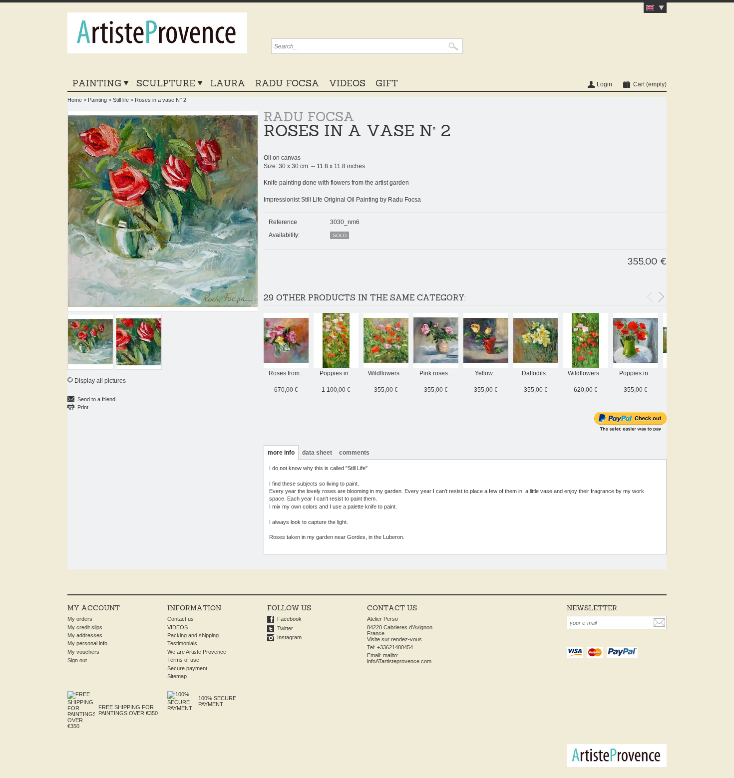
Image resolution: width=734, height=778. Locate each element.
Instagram (289, 637)
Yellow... (486, 373)
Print (82, 407)
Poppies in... (336, 373)
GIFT (386, 83)
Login (604, 84)
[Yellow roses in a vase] (485, 365)
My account (93, 607)
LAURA (227, 83)
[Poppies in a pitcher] (635, 365)
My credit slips (84, 627)
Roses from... (286, 373)
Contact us (180, 619)
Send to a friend (96, 399)
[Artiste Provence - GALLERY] (157, 36)
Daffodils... (536, 373)
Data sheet (317, 452)
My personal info (87, 643)
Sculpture (165, 83)
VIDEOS (347, 83)
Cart (650, 84)
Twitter (285, 628)
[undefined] (163, 211)
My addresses (84, 635)
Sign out (77, 660)
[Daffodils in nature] (535, 365)
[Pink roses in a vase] (435, 365)
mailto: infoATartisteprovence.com (399, 658)
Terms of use (183, 660)
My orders (79, 619)
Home (74, 100)
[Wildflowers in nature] (386, 365)
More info (281, 452)
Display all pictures (100, 380)
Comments (354, 452)
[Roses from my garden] (286, 365)
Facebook (289, 619)
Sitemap (177, 676)
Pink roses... (435, 373)
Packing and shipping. (193, 635)
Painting (96, 83)
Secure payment (187, 668)
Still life (121, 100)
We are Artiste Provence (196, 652)
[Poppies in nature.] (336, 365)
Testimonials (182, 643)
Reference (283, 222)
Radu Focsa (287, 83)
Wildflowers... (386, 373)
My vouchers (83, 652)
